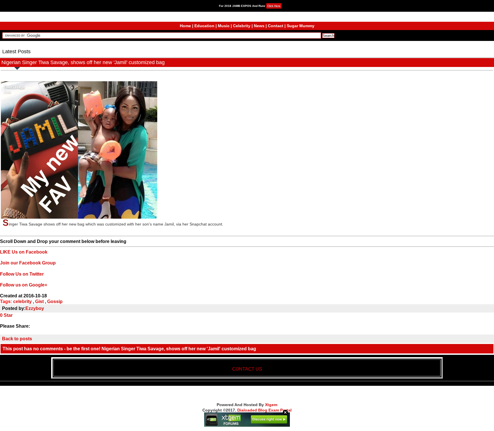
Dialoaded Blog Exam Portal (264, 410)
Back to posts (17, 338)
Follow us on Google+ (23, 284)
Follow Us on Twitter (22, 274)
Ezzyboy (34, 308)
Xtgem (271, 404)
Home (185, 25)
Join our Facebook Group (28, 262)
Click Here (273, 5)
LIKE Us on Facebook (23, 252)
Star (8, 315)
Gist (39, 301)
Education (204, 25)
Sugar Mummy (300, 25)
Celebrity (241, 25)
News (259, 25)
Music (224, 25)
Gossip (55, 301)
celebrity (22, 301)
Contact (275, 25)
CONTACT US (247, 369)
